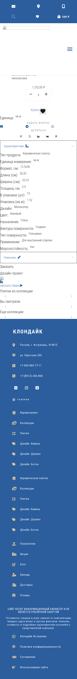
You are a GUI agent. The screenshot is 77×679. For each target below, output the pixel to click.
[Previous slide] (5, 296)
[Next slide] (71, 296)
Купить (35, 110)
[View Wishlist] (38, 16)
